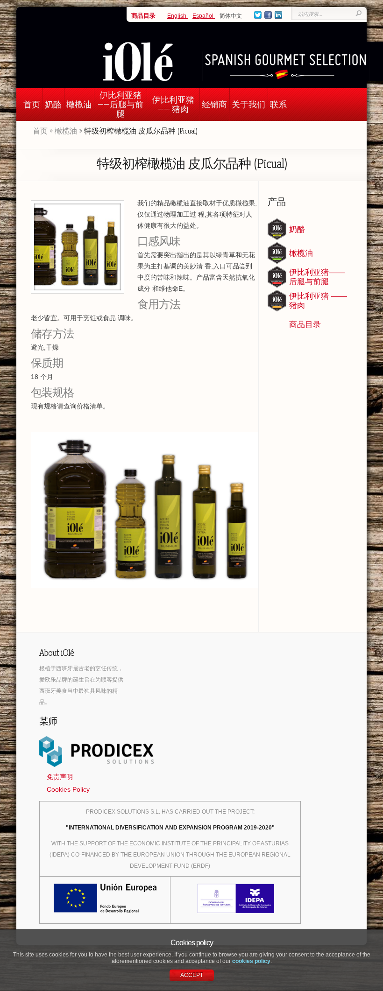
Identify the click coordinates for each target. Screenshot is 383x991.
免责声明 (60, 776)
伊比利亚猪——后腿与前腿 (120, 104)
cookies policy (251, 961)
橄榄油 (79, 104)
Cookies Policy (68, 789)
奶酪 (53, 104)
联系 (278, 104)
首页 (31, 104)
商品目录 (143, 15)
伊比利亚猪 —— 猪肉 (173, 104)
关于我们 (248, 104)
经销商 (214, 104)
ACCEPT (191, 975)
